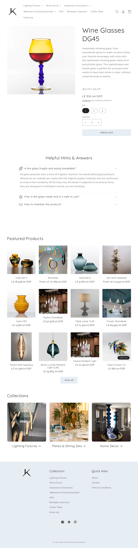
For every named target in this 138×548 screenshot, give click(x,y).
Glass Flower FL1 (117, 364)
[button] (33, 6)
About (95, 478)
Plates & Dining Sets (67, 446)
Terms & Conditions (101, 487)
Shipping (86, 100)
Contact (96, 482)
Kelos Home (64, 542)
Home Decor (109, 446)
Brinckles (53, 277)
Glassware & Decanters (61, 487)
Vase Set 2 (21, 277)
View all (69, 380)
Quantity (86, 117)
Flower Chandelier (117, 321)
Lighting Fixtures (24, 446)
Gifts (51, 497)
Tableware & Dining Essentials (64, 492)
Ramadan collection (59, 502)
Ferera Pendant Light (84, 361)
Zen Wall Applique (117, 277)
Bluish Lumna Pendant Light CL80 (53, 366)
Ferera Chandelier (53, 317)
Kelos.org (54, 512)
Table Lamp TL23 (84, 321)
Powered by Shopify (77, 542)
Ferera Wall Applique (21, 364)
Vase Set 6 (85, 277)
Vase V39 (21, 321)
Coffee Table (55, 507)
